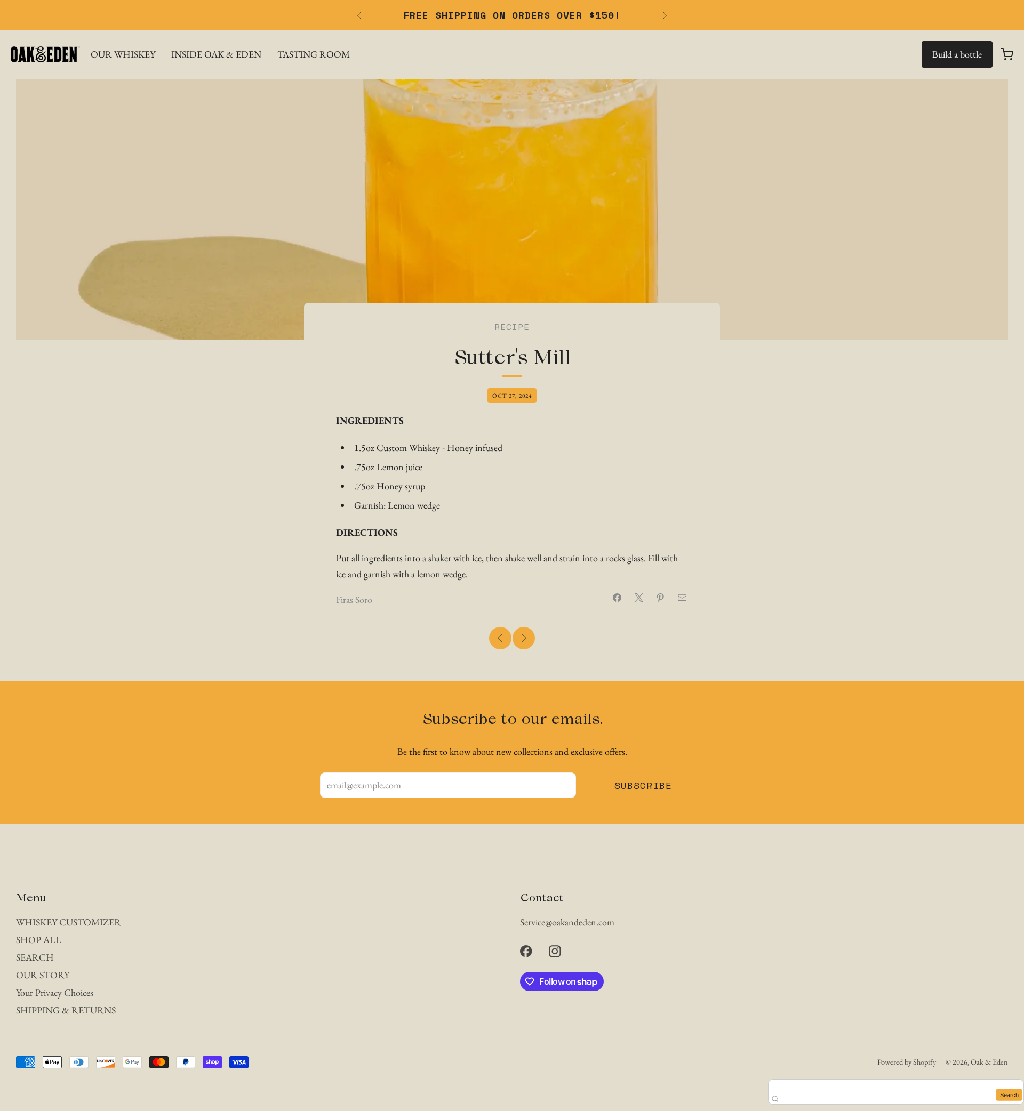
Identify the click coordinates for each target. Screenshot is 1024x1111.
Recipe (512, 326)
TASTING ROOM (313, 54)
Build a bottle (957, 54)
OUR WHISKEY (123, 54)
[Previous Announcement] (359, 15)
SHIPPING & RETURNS (66, 1010)
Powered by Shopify (906, 1062)
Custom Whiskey (408, 447)
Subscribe (643, 785)
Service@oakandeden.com (567, 922)
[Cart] (1007, 54)
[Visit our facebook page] (525, 951)
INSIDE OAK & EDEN (216, 54)
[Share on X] (639, 598)
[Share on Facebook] (617, 598)
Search (1009, 1094)
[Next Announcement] (665, 15)
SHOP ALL (38, 939)
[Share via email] (682, 598)
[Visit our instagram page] (554, 951)
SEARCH (35, 957)
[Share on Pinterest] (660, 598)
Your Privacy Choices (54, 992)
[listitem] (512, 15)
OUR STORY (42, 975)
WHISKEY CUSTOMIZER (68, 922)
